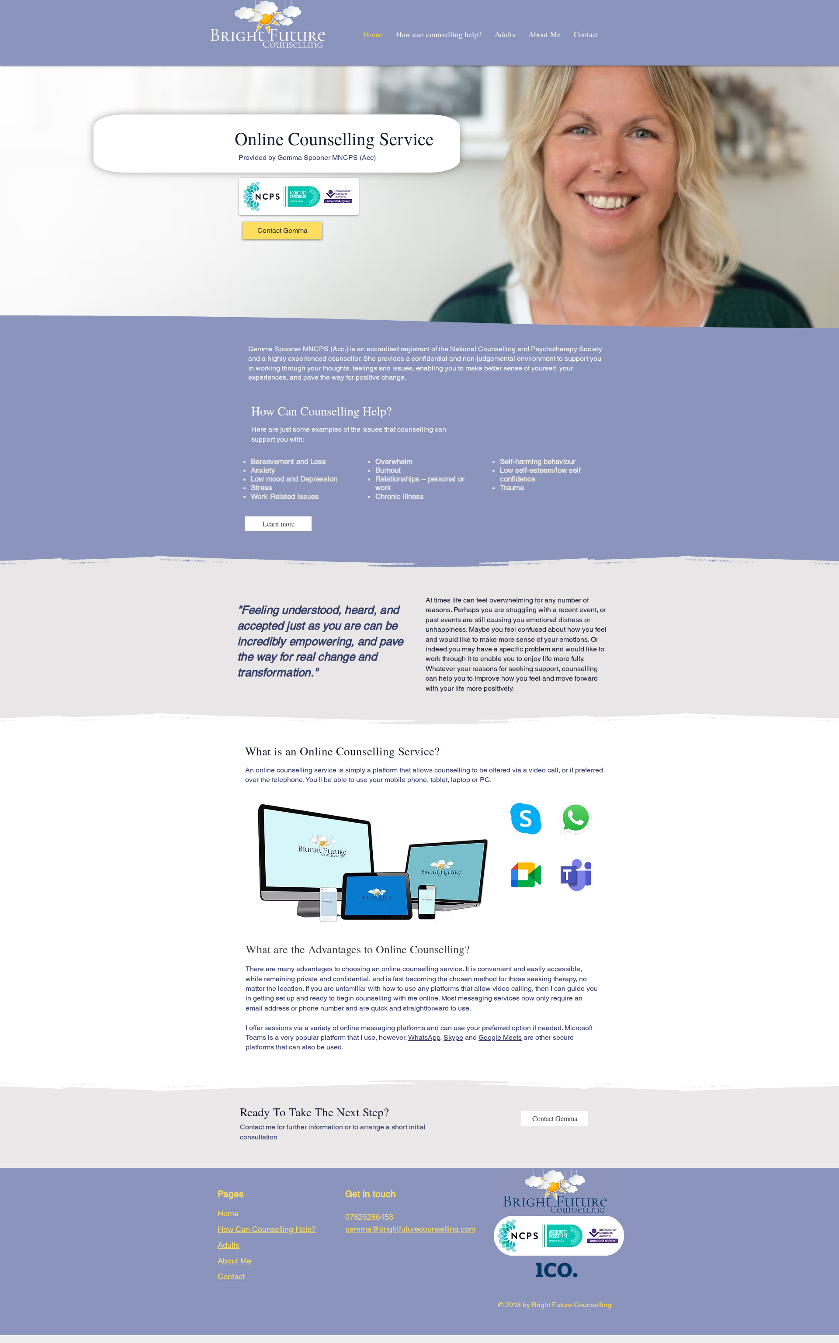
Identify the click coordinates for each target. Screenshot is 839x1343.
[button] (278, 523)
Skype (453, 1037)
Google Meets (500, 1037)
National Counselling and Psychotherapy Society (526, 349)
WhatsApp (424, 1037)
